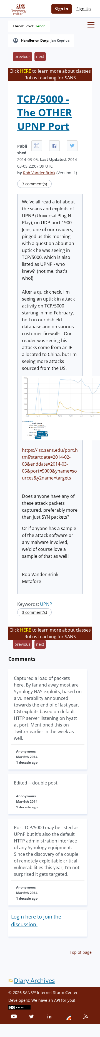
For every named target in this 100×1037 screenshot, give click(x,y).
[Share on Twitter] (72, 145)
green (41, 26)
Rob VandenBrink (39, 172)
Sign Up (83, 8)
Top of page (81, 952)
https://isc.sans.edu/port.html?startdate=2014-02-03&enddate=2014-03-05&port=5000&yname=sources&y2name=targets (50, 464)
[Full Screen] (36, 145)
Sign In (61, 8)
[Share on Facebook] (54, 145)
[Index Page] (18, 8)
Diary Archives (34, 980)
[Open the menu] (91, 25)
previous (22, 56)
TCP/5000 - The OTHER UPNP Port (44, 112)
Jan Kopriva (60, 40)
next (40, 56)
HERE (25, 71)
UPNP (46, 604)
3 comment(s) (34, 183)
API (57, 1000)
